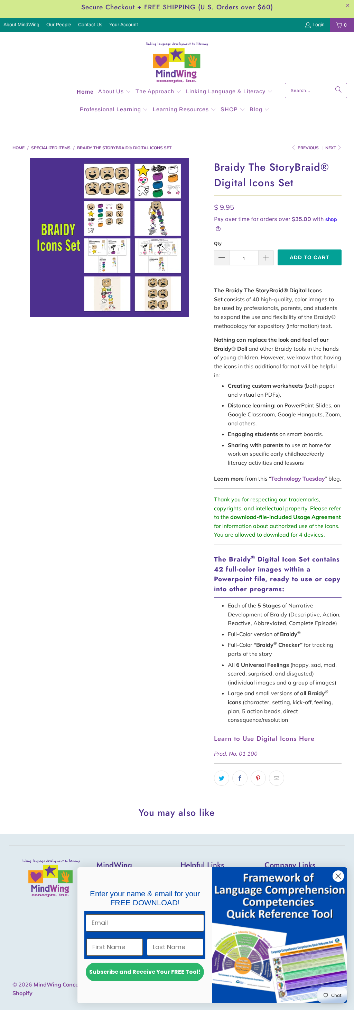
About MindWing (21, 24)
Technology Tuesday (298, 478)
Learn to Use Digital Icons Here (264, 738)
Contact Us (90, 24)
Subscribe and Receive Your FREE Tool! (145, 972)
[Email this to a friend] (276, 778)
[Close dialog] (338, 876)
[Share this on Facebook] (240, 778)
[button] (114, 92)
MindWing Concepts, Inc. (66, 984)
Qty (218, 243)
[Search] (338, 90)
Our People (58, 24)
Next (331, 147)
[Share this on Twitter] (221, 778)
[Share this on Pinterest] (258, 778)
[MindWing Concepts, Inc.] (177, 59)
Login (319, 24)
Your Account (123, 24)
